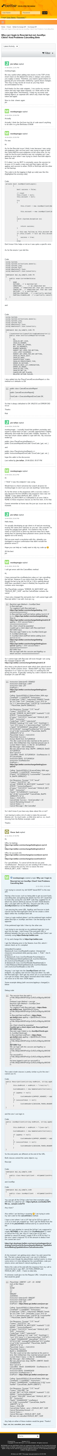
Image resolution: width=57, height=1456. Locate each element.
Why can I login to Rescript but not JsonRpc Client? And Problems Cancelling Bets (31, 880)
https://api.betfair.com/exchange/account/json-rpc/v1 (26, 855)
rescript (28, 1424)
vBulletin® (18, 1441)
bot (12, 1424)
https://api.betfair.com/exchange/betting (26, 610)
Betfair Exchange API (19, 27)
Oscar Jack (14, 832)
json (23, 1424)
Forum (9, 27)
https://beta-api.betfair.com (27, 935)
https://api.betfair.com (34, 939)
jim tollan (14, 64)
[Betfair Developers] (9, 6)
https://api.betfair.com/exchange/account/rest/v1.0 (25, 859)
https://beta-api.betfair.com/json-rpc (33, 1304)
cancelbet (17, 1424)
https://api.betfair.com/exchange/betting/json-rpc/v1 (26, 845)
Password (21, 18)
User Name (11, 18)
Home (3, 27)
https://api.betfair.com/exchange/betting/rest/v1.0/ (30, 620)
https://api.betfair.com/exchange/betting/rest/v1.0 (25, 849)
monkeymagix (16, 112)
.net (9, 1424)
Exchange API (32, 27)
